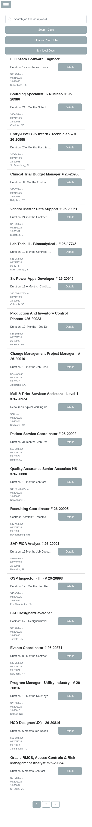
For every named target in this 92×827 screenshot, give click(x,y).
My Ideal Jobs (46, 50)
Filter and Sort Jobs (46, 40)
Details (70, 67)
